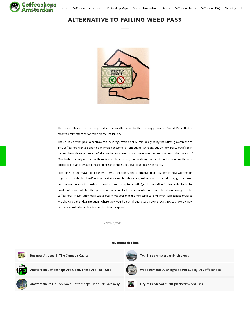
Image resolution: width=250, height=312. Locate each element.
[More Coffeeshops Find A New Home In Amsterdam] (247, 156)
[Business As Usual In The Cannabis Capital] (3, 156)
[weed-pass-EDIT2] (125, 78)
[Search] (241, 8)
